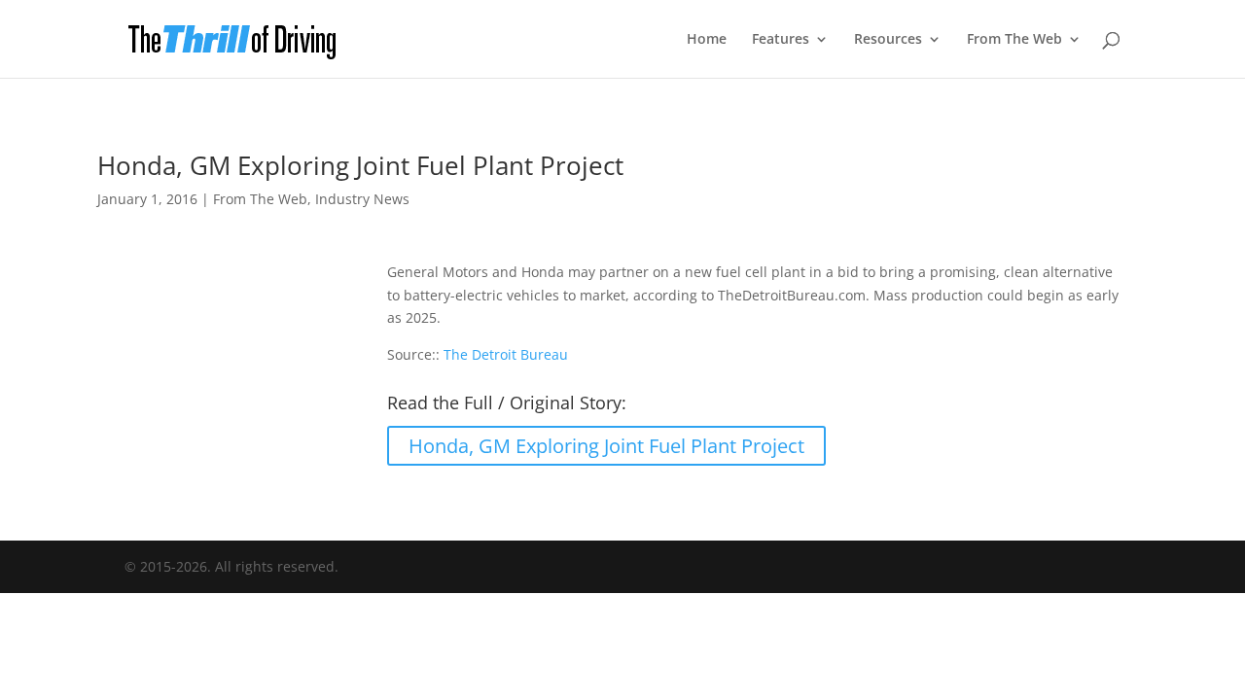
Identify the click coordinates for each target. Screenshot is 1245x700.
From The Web (1014, 40)
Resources (888, 40)
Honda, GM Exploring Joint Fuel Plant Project (606, 446)
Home (707, 40)
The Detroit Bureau (506, 354)
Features (780, 40)
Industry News (362, 199)
